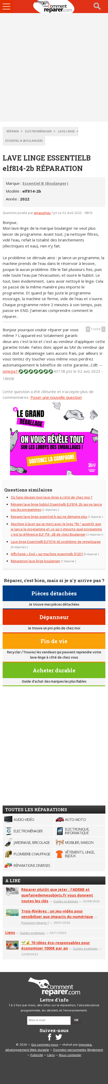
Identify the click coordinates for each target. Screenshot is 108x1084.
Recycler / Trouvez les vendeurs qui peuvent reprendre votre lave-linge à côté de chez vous (54, 655)
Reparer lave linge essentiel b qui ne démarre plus (49, 517)
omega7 (11, 371)
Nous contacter (70, 1055)
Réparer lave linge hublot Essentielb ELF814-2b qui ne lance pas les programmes (56, 507)
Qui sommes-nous (44, 1044)
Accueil (54, 6)
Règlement (95, 1050)
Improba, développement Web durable (49, 1047)
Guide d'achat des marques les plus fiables (54, 681)
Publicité (36, 1055)
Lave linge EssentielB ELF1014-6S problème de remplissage (56, 542)
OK (76, 1020)
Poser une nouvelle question (56, 397)
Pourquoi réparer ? (35, 923)
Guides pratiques (65, 901)
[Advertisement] (54, 67)
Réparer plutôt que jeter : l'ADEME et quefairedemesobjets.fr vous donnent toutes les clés (57, 895)
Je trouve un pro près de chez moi (54, 628)
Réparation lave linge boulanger (35, 561)
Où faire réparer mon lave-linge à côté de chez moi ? (51, 497)
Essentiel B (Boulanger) (45, 183)
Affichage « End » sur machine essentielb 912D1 (47, 554)
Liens (10, 932)
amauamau (42, 213)
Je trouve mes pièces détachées (54, 604)
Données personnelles (70, 1050)
